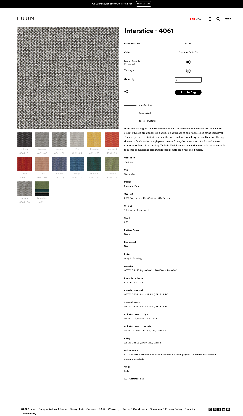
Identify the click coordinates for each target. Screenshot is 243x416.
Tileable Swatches (147, 121)
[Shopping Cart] (211, 19)
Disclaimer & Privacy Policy (165, 409)
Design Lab (77, 409)
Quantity (129, 79)
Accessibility (28, 413)
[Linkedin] (224, 409)
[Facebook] (219, 409)
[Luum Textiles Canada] (25, 20)
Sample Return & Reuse (53, 409)
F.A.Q (102, 409)
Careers (91, 409)
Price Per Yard (132, 43)
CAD (198, 19)
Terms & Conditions (134, 409)
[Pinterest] (215, 409)
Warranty (114, 409)
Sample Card (145, 113)
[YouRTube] (228, 409)
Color (127, 52)
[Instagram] (210, 409)
